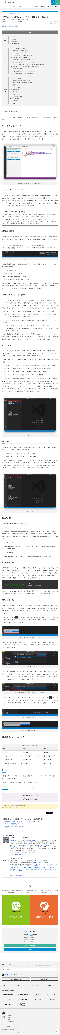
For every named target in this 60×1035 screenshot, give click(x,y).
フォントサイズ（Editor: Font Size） (22, 53)
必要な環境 (14, 41)
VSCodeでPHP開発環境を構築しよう (13, 824)
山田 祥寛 (18, 21)
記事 (30, 845)
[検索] (3, 6)
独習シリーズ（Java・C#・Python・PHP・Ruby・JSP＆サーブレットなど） (33, 865)
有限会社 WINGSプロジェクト (34, 840)
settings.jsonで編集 (17, 96)
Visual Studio (4, 26)
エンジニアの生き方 (34, 6)
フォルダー (15, 91)
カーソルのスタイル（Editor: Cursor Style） (23, 62)
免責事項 (8, 1017)
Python (43, 6)
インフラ (25, 6)
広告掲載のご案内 (45, 979)
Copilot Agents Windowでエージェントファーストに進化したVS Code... (22, 821)
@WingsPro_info (42, 845)
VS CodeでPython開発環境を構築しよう (14, 826)
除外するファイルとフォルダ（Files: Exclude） (24, 71)
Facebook (34, 847)
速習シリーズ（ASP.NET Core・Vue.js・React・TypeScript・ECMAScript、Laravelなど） (33, 866)
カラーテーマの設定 (16, 78)
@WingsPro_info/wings (16, 847)
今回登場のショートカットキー (19, 101)
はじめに (14, 37)
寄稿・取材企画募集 (16, 979)
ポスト (50, 813)
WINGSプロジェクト (16, 840)
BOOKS (50, 985)
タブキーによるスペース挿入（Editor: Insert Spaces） (26, 66)
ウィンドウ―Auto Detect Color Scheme (22, 82)
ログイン (12, 807)
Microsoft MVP (36, 862)
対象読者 (14, 39)
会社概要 (8, 1019)
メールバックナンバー (30, 942)
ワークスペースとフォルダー (19, 87)
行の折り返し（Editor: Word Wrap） (22, 69)
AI (7, 6)
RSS (36, 845)
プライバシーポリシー (11, 1024)
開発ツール (49, 6)
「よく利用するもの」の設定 (19, 48)
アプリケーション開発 (15, 6)
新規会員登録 (30, 945)
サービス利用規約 (10, 1021)
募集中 (47, 843)
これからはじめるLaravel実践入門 (30, 869)
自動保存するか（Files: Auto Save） (22, 50)
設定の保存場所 (16, 94)
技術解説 (16, 26)
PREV (5, 788)
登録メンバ (26, 843)
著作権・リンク (9, 1013)
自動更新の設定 (15, 85)
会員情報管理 (9, 1015)
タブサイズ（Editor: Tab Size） (20, 57)
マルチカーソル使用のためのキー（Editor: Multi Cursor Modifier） (29, 64)
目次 (30, 32)
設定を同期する (15, 98)
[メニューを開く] (2, 2)
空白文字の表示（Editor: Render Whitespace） (24, 59)
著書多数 (20, 870)
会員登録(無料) (16, 805)
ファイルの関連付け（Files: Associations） (23, 73)
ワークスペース (16, 89)
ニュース (4, 985)
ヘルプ (7, 1010)
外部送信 (8, 1026)
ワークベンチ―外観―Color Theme (21, 80)
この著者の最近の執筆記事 (16, 854)
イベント (34, 985)
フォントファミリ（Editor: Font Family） (23, 55)
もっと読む (6, 828)
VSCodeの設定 (15, 43)
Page (5, 40)
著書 (26, 845)
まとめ (13, 103)
